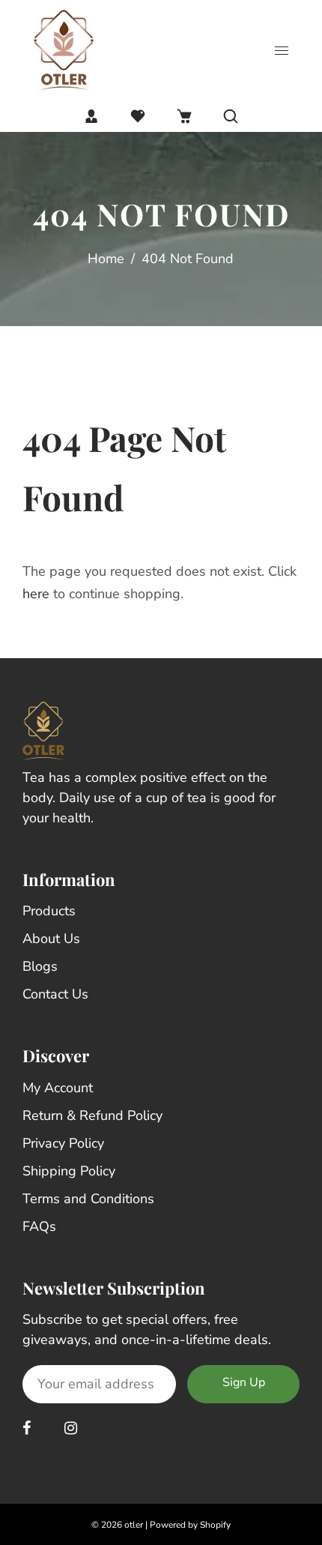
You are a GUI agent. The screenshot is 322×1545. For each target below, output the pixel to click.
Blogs (40, 966)
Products (49, 911)
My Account (57, 1088)
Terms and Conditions (88, 1199)
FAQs (39, 1226)
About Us (51, 939)
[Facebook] (28, 1428)
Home (106, 259)
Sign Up (243, 1382)
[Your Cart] (184, 116)
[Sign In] (91, 116)
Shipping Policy (68, 1171)
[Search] (230, 116)
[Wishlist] (137, 116)
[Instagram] (72, 1428)
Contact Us (55, 994)
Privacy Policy (63, 1143)
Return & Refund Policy (92, 1115)
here (35, 594)
